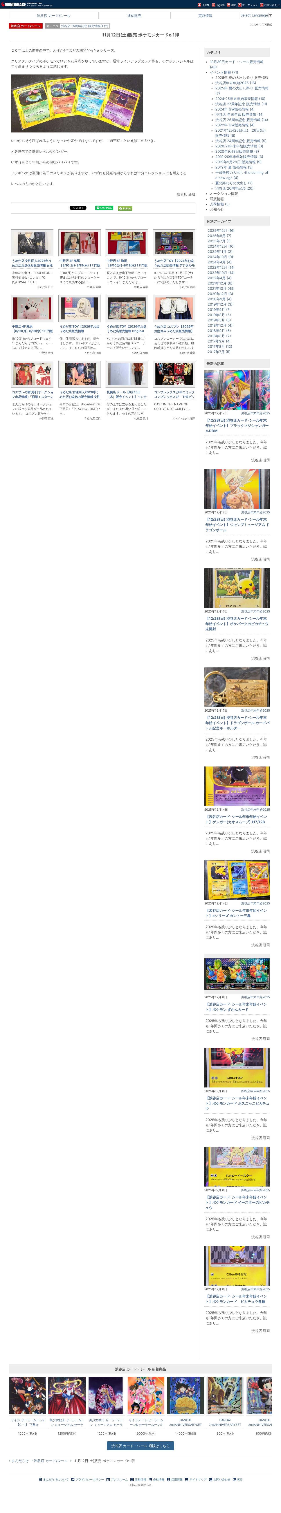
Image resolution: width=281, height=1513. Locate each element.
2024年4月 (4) (220, 262)
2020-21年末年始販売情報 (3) (239, 146)
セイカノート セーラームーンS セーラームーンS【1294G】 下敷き (146, 1422)
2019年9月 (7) (219, 309)
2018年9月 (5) (219, 330)
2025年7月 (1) (219, 241)
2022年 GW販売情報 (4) (235, 125)
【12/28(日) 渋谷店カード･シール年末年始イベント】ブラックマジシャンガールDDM (237, 425)
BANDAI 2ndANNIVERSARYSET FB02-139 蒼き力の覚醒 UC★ (225, 1422)
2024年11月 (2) (220, 251)
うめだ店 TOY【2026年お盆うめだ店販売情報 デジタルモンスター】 (174, 265)
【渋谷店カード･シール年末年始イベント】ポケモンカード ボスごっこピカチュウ (237, 1103)
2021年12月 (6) (220, 283)
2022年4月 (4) (220, 278)
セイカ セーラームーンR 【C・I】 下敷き (27, 1422)
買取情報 (205, 15)
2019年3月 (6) (219, 320)
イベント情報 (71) (224, 72)
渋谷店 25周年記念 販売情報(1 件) (84, 26)
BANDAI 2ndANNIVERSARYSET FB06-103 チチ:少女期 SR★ (185, 1422)
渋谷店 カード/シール (54, 15)
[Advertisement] (103, 497)
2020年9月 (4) (220, 299)
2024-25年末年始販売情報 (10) (240, 98)
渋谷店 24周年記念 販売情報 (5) (241, 141)
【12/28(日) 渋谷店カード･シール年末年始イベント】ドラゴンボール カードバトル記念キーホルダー (237, 722)
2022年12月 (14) (221, 267)
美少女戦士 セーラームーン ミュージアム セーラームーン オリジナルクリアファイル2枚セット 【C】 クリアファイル (67, 1422)
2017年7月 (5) (219, 352)
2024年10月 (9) (220, 257)
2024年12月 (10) (221, 246)
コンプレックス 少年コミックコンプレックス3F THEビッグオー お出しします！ (174, 396)
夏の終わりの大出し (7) (234, 183)
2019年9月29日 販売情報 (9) (238, 162)
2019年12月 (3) (220, 304)
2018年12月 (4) (220, 325)
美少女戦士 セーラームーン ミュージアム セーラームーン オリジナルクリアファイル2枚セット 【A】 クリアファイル (106, 1422)
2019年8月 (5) (219, 315)
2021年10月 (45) (221, 288)
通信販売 (134, 15)
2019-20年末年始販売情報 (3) (239, 156)
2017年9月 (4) (219, 341)
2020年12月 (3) (220, 294)
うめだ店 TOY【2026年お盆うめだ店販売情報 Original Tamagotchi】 (126, 330)
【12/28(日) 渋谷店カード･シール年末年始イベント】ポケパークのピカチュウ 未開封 (237, 623)
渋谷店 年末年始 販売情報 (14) (239, 114)
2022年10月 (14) (221, 272)
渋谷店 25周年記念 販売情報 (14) (241, 120)
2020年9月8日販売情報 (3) (237, 151)
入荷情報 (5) (220, 204)
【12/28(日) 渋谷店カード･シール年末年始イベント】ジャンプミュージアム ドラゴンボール (237, 524)
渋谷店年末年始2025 (255, 413)
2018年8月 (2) (219, 336)
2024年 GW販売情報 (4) (235, 109)
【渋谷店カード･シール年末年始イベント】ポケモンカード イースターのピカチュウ (237, 1202)
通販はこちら (140, 1446)
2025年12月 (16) (221, 230)
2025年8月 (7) (219, 236)
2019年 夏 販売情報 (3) (234, 167)
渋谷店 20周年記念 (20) (234, 188)
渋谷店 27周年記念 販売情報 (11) (241, 104)
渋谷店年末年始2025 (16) (235, 83)
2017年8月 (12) (220, 346)
